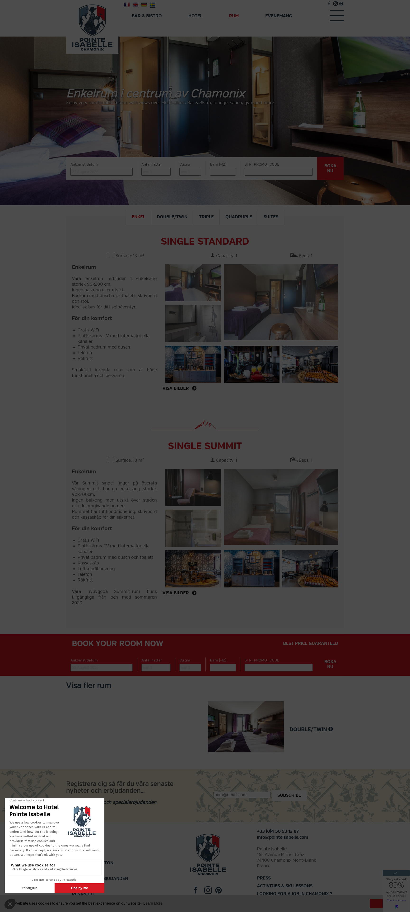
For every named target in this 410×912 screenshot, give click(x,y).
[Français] (127, 4)
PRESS (264, 878)
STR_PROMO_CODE (262, 164)
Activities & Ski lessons (284, 886)
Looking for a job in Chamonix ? (294, 894)
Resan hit (83, 894)
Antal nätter (151, 164)
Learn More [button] (153, 903)
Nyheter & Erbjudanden (100, 878)
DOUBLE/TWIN (172, 217)
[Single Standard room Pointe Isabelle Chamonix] (281, 302)
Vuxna (184, 164)
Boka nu (330, 168)
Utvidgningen (88, 871)
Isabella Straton (92, 863)
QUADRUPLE (238, 217)
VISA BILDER (176, 388)
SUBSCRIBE (289, 795)
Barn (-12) (218, 164)
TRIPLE (206, 217)
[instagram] (335, 4)
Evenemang (278, 16)
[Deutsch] (144, 4)
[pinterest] (341, 4)
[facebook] (329, 4)
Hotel (195, 16)
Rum (234, 16)
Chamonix (83, 886)
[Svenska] (152, 4)
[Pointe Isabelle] (92, 26)
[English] (135, 4)
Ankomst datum (84, 164)
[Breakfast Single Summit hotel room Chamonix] (310, 568)
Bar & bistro (147, 16)
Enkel (138, 217)
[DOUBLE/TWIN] (248, 729)
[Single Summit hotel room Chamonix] (281, 507)
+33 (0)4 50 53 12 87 (278, 831)
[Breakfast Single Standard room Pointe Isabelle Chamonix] (310, 363)
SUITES (271, 217)
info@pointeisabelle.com (282, 837)
